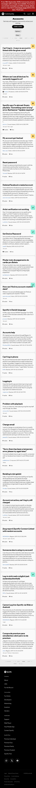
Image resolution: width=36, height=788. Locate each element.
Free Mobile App (9, 727)
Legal (5, 773)
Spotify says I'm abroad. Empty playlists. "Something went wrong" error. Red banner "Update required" (18, 107)
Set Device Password (12, 234)
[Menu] (33, 14)
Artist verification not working (16, 209)
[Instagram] (6, 761)
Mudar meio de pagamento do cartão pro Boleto (16, 261)
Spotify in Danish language (14, 310)
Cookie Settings (15, 776)
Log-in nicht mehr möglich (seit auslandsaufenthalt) (16, 577)
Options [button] (17, 31)
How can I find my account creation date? (18, 288)
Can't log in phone (10, 357)
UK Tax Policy (17, 781)
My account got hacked (13, 138)
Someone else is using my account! (18, 550)
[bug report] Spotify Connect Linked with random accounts (18, 530)
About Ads (6, 779)
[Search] (24, 14)
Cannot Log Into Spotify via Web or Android (18, 606)
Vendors (6, 711)
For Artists (7, 696)
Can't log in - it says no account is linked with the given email (16, 49)
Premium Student (9, 750)
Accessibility (13, 779)
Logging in (7, 381)
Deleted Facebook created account (18, 185)
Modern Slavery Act (8, 781)
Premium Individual (10, 739)
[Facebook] (17, 761)
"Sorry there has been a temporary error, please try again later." (18, 450)
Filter (17, 35)
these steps (22, 8)
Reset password (10, 162)
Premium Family (9, 746)
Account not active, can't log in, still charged (17, 501)
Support (6, 719)
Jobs (5, 684)
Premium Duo (8, 743)
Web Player (7, 723)
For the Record (8, 687)
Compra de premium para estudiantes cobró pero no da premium (15, 635)
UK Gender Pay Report (9, 784)
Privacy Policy (7, 776)
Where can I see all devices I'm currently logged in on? (16, 77)
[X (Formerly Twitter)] (12, 761)
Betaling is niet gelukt (12, 474)
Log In (29, 14)
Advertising (7, 703)
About (6, 680)
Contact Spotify (9, 730)
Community (9, 14)
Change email (8, 424)
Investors (7, 707)
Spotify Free (8, 754)
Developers (7, 700)
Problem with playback (13, 404)
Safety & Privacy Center (13, 773)
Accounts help (9, 332)
